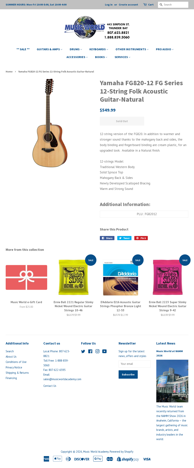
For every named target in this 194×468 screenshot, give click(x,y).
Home (9, 71)
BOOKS (100, 57)
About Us (11, 356)
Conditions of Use (16, 362)
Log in (109, 4)
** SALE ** (23, 49)
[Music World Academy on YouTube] (104, 352)
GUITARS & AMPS (48, 49)
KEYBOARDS (97, 49)
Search (10, 351)
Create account (128, 4)
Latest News (165, 343)
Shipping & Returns (17, 372)
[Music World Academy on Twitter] (83, 352)
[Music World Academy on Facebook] (90, 352)
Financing (11, 378)
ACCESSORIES (76, 57)
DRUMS (75, 49)
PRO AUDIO (164, 49)
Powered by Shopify (121, 451)
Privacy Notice (14, 367)
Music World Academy (96, 451)
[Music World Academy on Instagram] (97, 352)
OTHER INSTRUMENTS (131, 49)
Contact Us (49, 386)
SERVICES (121, 57)
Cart (151, 4)
